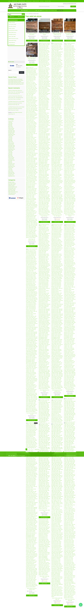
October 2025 (11, 133)
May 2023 (10, 162)
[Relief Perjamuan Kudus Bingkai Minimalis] (70, 305)
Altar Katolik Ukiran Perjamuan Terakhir (16, 82)
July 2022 (10, 168)
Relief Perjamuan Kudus (13, 38)
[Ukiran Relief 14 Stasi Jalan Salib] (44, 466)
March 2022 (10, 171)
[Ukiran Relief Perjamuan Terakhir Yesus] (32, 504)
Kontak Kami (29, 1)
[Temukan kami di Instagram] (20, 197)
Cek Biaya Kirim (48, 1)
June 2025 (10, 138)
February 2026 (11, 128)
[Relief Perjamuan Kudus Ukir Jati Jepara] (57, 128)
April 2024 (10, 155)
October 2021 (11, 174)
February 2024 (11, 157)
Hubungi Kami (32, 40)
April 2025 (10, 140)
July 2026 (10, 122)
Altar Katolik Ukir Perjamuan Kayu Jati (15, 84)
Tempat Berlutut (12, 42)
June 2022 (10, 169)
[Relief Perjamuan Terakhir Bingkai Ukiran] (57, 306)
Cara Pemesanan (21, 1)
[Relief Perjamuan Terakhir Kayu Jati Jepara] (44, 128)
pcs (23, 14)
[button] (80, 604)
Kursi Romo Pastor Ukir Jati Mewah (15, 79)
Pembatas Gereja (12, 34)
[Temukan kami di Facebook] (12, 197)
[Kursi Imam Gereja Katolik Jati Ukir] (32, 330)
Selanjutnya (37, 449)
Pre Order (58, 221)
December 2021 (11, 173)
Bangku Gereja (12, 22)
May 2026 (10, 124)
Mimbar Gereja (12, 28)
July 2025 (10, 136)
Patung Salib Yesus (12, 32)
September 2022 (11, 166)
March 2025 (10, 141)
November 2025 (11, 132)
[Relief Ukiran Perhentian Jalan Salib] (70, 510)
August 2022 (10, 167)
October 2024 (11, 147)
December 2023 (11, 160)
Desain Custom (36, 1)
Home (9, 1)
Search (9, 70)
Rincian (12, 16)
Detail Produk (31, 595)
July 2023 (10, 161)
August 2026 (10, 121)
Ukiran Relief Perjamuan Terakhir (14, 81)
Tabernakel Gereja (12, 40)
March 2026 (10, 127)
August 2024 (10, 150)
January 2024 (11, 158)
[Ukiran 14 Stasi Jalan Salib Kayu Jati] (57, 510)
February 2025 (11, 143)
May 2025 (10, 139)
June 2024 (10, 152)
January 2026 (11, 129)
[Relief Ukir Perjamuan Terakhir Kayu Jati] (57, 25)
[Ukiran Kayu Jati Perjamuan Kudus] (32, 152)
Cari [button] (73, 6)
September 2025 (11, 134)
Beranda (26, 13)
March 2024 (10, 156)
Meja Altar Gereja (12, 26)
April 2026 (10, 125)
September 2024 (11, 149)
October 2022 (11, 165)
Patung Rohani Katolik (13, 30)
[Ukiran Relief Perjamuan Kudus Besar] (32, 25)
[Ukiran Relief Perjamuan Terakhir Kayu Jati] (70, 25)
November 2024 (11, 146)
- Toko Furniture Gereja (16, 455)
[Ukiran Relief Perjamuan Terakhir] (44, 25)
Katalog (42, 1)
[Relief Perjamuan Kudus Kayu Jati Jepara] (32, 49)
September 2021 (11, 176)
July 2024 (10, 151)
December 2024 (11, 145)
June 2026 (10, 123)
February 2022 (11, 172)
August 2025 (10, 135)
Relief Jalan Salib (12, 36)
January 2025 (11, 144)
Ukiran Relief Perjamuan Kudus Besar (15, 80)
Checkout (21, 16)
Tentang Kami (14, 1)
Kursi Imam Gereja (12, 24)
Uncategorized (12, 44)
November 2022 (11, 163)
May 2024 (10, 154)
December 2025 (11, 130)
